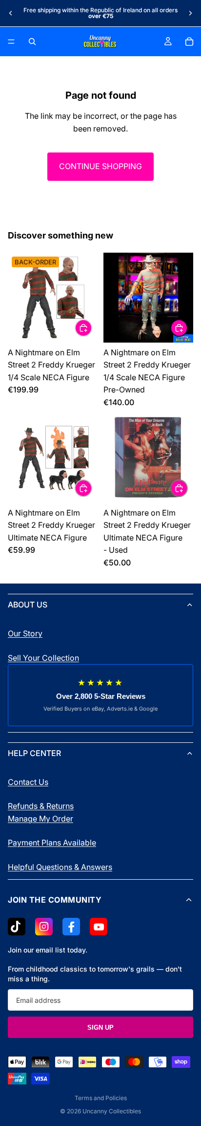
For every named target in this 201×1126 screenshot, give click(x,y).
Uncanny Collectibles (111, 1111)
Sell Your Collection (43, 658)
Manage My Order (40, 818)
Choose (91, 328)
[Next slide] (190, 13)
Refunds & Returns (41, 806)
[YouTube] (98, 926)
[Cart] (189, 41)
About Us (27, 604)
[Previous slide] (10, 13)
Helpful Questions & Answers (60, 867)
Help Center (34, 753)
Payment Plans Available (52, 842)
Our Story (25, 633)
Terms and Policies (101, 1098)
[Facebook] (71, 926)
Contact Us (28, 782)
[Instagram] (44, 926)
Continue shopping (100, 166)
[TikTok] (16, 926)
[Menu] (11, 41)
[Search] (32, 41)
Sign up (100, 1027)
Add (187, 328)
